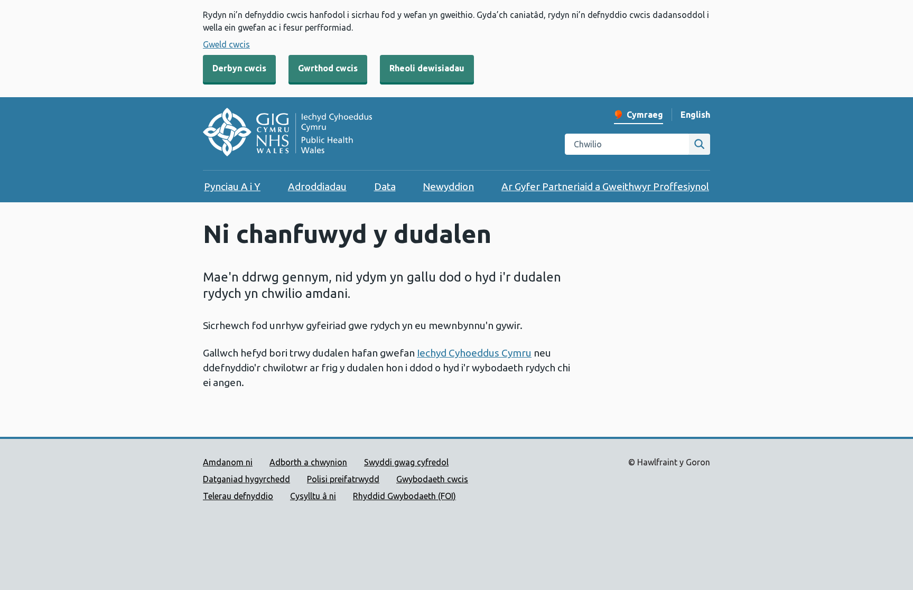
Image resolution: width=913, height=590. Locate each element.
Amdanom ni (228, 462)
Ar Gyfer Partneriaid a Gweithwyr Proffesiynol (605, 186)
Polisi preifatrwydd (343, 479)
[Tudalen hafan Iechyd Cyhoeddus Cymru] (287, 134)
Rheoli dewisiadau (426, 68)
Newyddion (448, 186)
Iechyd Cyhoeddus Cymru (474, 353)
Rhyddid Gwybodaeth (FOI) (404, 496)
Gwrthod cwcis (328, 68)
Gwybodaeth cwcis (432, 479)
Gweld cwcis (226, 44)
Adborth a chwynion (308, 462)
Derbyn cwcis (239, 68)
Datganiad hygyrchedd (246, 479)
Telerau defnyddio (238, 496)
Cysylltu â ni (313, 496)
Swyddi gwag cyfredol (406, 462)
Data (385, 186)
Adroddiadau (317, 186)
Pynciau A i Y (232, 186)
